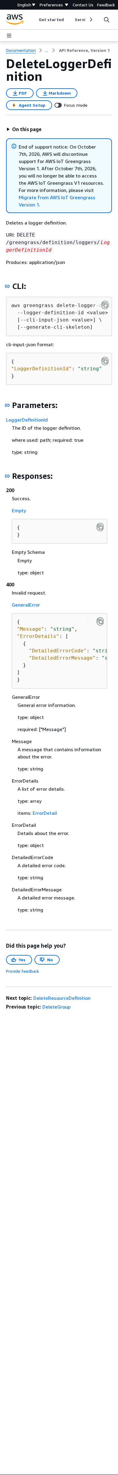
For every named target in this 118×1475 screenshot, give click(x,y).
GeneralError (26, 605)
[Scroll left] (34, 19)
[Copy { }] (100, 527)
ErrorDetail (45, 813)
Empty (19, 510)
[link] (84, 50)
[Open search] (106, 20)
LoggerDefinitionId (27, 420)
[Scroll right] (90, 19)
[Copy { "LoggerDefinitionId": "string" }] (105, 361)
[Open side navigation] (9, 35)
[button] (23, 129)
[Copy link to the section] (7, 286)
